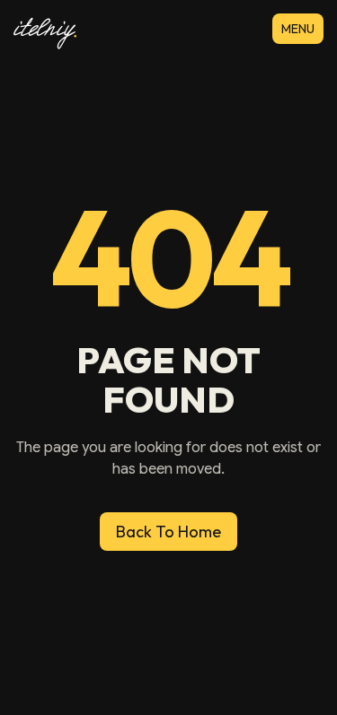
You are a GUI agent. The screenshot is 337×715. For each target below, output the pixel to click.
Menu (298, 29)
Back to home (168, 531)
